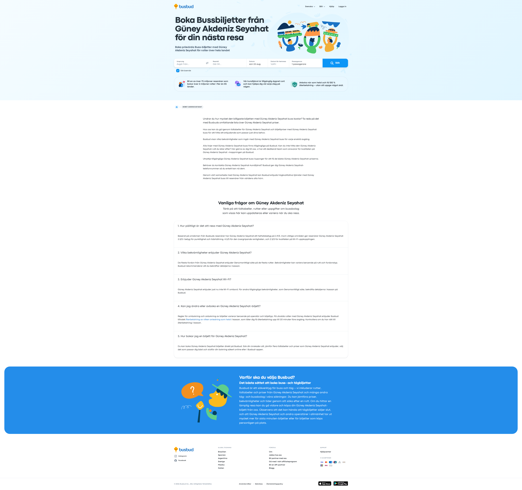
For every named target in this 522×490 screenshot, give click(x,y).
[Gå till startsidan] (183, 6)
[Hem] (176, 107)
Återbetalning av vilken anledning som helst (208, 320)
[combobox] (189, 63)
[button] (207, 63)
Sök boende (186, 70)
